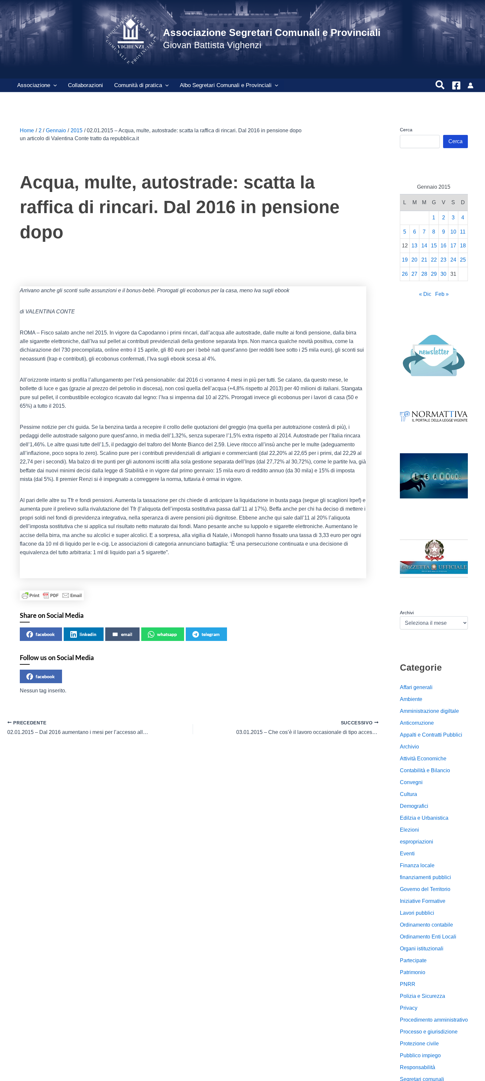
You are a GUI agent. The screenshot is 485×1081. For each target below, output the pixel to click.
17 (453, 245)
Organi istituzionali (421, 948)
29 (434, 274)
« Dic (425, 294)
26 (405, 274)
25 (463, 260)
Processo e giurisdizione (429, 1031)
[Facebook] (456, 85)
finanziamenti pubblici (425, 877)
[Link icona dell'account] (470, 85)
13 (414, 245)
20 (414, 260)
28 (424, 274)
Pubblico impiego (420, 1055)
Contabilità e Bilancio (425, 770)
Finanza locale (417, 865)
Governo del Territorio (425, 889)
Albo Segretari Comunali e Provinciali (226, 85)
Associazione (33, 85)
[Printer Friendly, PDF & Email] (52, 595)
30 (443, 274)
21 (424, 260)
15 (434, 245)
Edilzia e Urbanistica (424, 818)
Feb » (442, 294)
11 (463, 232)
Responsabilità (417, 1067)
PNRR (407, 984)
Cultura (408, 794)
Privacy (408, 1008)
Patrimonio (412, 972)
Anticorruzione (417, 723)
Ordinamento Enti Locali (428, 936)
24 (453, 260)
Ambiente (411, 699)
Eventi (407, 853)
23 (443, 260)
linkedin (88, 634)
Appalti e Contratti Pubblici (431, 735)
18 (463, 245)
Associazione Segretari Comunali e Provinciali (271, 32)
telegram (211, 634)
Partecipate (413, 960)
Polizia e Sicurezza (422, 996)
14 (424, 245)
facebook (45, 634)
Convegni (411, 782)
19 (405, 260)
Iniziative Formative (422, 901)
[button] (53, 85)
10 (453, 232)
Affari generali (416, 687)
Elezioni (409, 830)
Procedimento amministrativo (434, 1020)
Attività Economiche (423, 758)
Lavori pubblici (417, 913)
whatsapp (167, 634)
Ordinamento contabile (426, 925)
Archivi (407, 612)
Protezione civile (419, 1043)
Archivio (409, 746)
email (126, 634)
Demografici (414, 806)
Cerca (406, 129)
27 (414, 274)
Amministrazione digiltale (429, 711)
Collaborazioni (85, 85)
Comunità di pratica (138, 85)
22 (434, 260)
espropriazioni (416, 841)
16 (443, 245)
